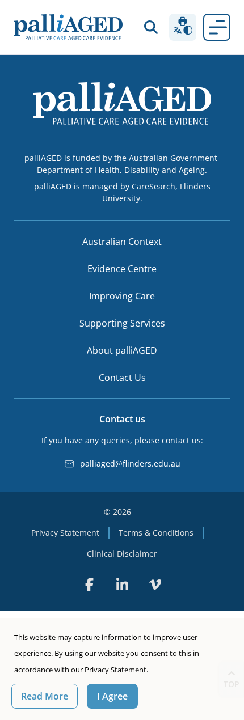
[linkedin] (122, 584)
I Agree (112, 696)
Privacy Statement (65, 532)
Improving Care (122, 295)
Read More (44, 696)
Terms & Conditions (156, 532)
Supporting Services (122, 323)
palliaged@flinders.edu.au (130, 463)
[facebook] (89, 584)
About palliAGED (122, 350)
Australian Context (122, 241)
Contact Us (122, 377)
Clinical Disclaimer (122, 553)
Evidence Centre (122, 268)
